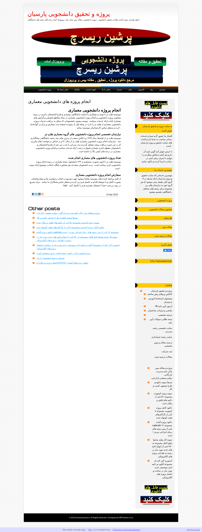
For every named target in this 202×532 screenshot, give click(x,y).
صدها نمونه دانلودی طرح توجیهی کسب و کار (57, 217)
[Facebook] (33, 194)
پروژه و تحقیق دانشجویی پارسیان (69, 14)
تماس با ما (106, 89)
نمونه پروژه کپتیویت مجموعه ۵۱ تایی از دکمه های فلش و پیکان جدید (67, 222)
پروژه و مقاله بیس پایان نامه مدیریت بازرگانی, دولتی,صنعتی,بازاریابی (68, 213)
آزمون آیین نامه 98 (163, 306)
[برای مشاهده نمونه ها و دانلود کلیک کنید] (156, 115)
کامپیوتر (141, 89)
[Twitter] (36, 194)
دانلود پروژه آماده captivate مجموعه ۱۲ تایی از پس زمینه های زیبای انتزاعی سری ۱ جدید (77, 232)
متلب (130, 89)
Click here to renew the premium (126, 530)
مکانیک (77, 89)
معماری (162, 89)
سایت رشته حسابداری (161, 337)
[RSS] (42, 194)
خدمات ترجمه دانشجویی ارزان (50, 258)
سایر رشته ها (62, 89)
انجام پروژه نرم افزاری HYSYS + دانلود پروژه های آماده (62, 263)
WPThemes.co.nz (126, 518)
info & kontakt (193, 530)
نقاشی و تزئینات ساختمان (160, 310)
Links (168, 285)
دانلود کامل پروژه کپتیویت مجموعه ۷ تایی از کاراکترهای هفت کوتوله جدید (70, 227)
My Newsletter (161, 261)
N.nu (90, 530)
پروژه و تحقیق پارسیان (161, 291)
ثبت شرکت (167, 351)
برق (151, 89)
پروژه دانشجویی (44, 89)
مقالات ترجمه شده (163, 357)
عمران (119, 89)
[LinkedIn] (39, 194)
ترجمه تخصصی (165, 315)
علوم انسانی (91, 89)
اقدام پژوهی (166, 277)
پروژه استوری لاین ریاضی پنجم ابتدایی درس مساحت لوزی (63, 253)
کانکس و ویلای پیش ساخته (160, 294)
